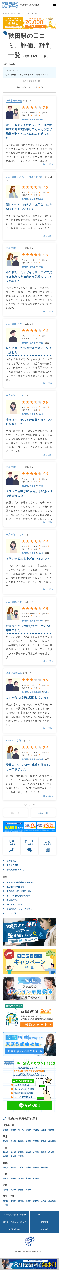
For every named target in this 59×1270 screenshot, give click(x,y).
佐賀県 (13, 1201)
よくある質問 (12, 865)
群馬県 (21, 1141)
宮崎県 (43, 1201)
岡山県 (21, 1178)
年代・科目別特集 (14, 904)
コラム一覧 (11, 913)
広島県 (28, 1178)
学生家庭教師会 (14, 100)
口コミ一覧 (26, 13)
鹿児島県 (52, 1201)
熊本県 (28, 1201)
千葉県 (36, 1141)
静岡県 (5, 1156)
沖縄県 (5, 1205)
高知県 (28, 1190)
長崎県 (21, 1201)
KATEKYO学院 (13, 740)
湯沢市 (33, 267)
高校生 (40, 199)
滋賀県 (5, 1167)
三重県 (21, 1156)
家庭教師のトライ (15, 248)
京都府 (13, 1167)
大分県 (36, 1201)
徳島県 (5, 1190)
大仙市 (33, 199)
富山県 (13, 1152)
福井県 (28, 1152)
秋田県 (25, 119)
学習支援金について (15, 870)
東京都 (43, 1141)
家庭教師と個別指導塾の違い (19, 891)
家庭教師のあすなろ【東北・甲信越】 (25, 176)
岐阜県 (51, 1152)
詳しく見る (48, 164)
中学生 (40, 119)
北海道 (5, 1130)
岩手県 (21, 1130)
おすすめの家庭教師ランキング (20, 882)
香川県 (13, 1190)
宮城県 (28, 1130)
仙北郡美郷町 (35, 692)
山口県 (36, 1178)
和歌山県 (44, 1167)
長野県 (43, 1152)
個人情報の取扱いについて (15, 1222)
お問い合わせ (15, 1229)
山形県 (43, 1130)
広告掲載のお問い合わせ (15, 1214)
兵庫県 (28, 1167)
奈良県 (36, 1167)
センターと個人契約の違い (18, 895)
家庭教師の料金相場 (15, 887)
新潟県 (5, 1152)
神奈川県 (52, 1141)
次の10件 (43, 812)
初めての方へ (12, 861)
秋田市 (33, 119)
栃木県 (13, 1141)
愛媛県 (21, 1190)
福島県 (51, 1130)
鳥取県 (5, 1178)
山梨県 (36, 1152)
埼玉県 (28, 1141)
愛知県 (13, 1156)
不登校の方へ (12, 900)
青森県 (13, 1130)
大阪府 (21, 1167)
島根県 (13, 1178)
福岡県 (5, 1201)
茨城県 (5, 1141)
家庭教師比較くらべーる (11, 13)
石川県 (21, 1152)
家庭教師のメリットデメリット (20, 909)
